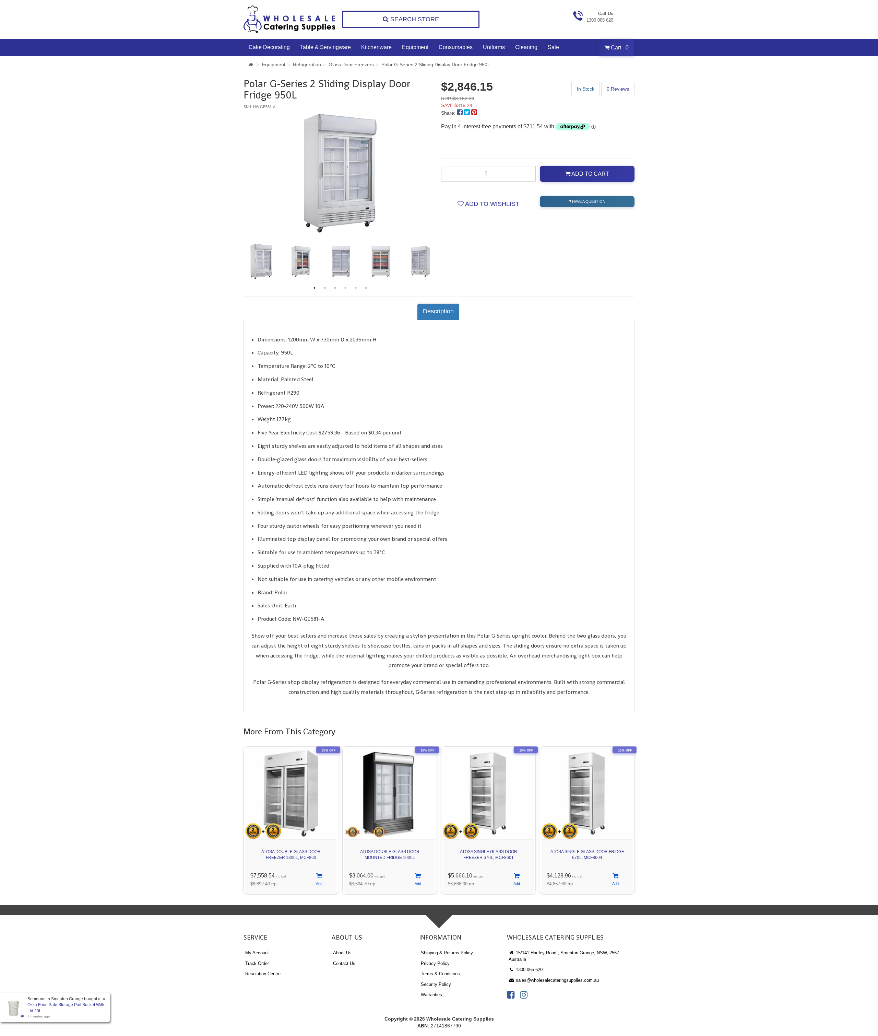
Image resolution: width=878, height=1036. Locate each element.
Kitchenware (376, 47)
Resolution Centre (263, 973)
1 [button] (314, 287)
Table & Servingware (325, 47)
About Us (342, 952)
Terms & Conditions (440, 973)
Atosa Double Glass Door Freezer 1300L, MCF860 (291, 854)
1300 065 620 (528, 969)
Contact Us (344, 963)
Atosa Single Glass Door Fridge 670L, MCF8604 (587, 854)
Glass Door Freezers (351, 64)
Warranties (431, 994)
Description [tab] (438, 311)
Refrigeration (307, 64)
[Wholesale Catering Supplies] (289, 19)
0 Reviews (618, 89)
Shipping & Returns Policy (447, 952)
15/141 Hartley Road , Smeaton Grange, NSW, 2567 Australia (564, 956)
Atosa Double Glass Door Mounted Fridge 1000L (389, 854)
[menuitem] (460, 113)
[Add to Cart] (319, 879)
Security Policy (436, 984)
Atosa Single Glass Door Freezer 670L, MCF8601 (488, 854)
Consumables (456, 47)
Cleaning (526, 47)
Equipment (415, 47)
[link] (510, 995)
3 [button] (335, 287)
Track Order (257, 963)
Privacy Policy (435, 963)
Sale (553, 47)
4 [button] (345, 287)
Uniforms (494, 47)
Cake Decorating (269, 47)
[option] (340, 173)
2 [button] (324, 287)
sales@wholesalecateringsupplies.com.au (556, 980)
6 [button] (366, 287)
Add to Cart (589, 174)
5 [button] (355, 287)
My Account (257, 952)
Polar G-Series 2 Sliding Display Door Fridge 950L (435, 64)
